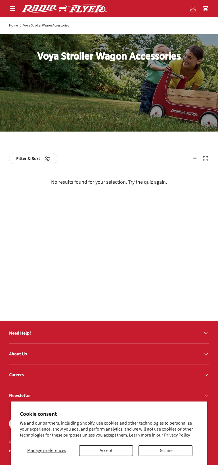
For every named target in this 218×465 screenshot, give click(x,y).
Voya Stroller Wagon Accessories (46, 25)
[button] (205, 8)
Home (13, 25)
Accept (106, 450)
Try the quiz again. (147, 182)
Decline (165, 450)
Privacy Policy (177, 435)
